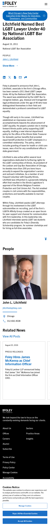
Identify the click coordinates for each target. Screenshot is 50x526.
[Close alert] (44, 16)
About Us (7, 428)
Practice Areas (32, 433)
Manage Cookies (25, 506)
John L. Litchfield (10, 59)
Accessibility (8, 477)
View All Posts (11, 336)
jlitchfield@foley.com (12, 308)
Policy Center (9, 467)
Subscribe (7, 448)
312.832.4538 (13, 320)
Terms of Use (9, 457)
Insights (29, 438)
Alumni (6, 443)
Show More (8, 65)
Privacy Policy (9, 462)
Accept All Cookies (25, 521)
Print (15, 77)
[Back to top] (45, 239)
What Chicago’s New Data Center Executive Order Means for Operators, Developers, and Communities (23, 16)
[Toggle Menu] (46, 4)
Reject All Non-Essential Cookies (25, 513)
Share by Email (20, 77)
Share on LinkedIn (4, 77)
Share (25, 77)
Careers (6, 438)
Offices (6, 433)
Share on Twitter (9, 77)
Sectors (29, 428)
